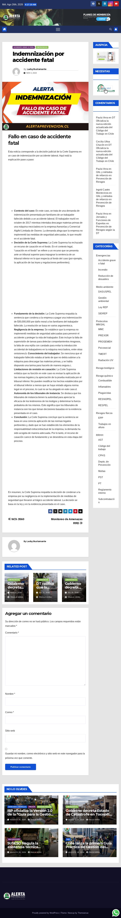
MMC (101, 329)
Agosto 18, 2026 (76, 852)
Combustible (105, 380)
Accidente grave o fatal (23, 47)
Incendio (103, 269)
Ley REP (103, 307)
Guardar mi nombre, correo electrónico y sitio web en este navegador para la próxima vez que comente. (45, 755)
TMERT (102, 354)
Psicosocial (104, 348)
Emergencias (42, 47)
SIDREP (102, 313)
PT (99, 483)
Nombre (10, 694)
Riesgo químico (104, 376)
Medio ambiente (104, 287)
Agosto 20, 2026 (18, 852)
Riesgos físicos (104, 413)
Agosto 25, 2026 (18, 820)
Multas (101, 471)
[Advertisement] (45, 185)
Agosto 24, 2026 (76, 820)
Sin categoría (14, 839)
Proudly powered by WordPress (46, 913)
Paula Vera (16, 597)
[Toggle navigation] (58, 29)
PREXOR (103, 335)
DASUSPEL (105, 291)
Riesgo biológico (105, 368)
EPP (100, 418)
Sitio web (10, 730)
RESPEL (103, 405)
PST (100, 477)
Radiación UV (105, 360)
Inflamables (104, 387)
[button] (110, 29)
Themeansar (83, 913)
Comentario (12, 632)
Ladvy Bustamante (36, 69)
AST (100, 440)
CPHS (101, 455)
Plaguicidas (104, 393)
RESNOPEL (105, 399)
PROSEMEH (105, 341)
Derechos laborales (17, 807)
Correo (9, 712)
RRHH (99, 435)
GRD (68, 839)
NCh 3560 (17, 519)
